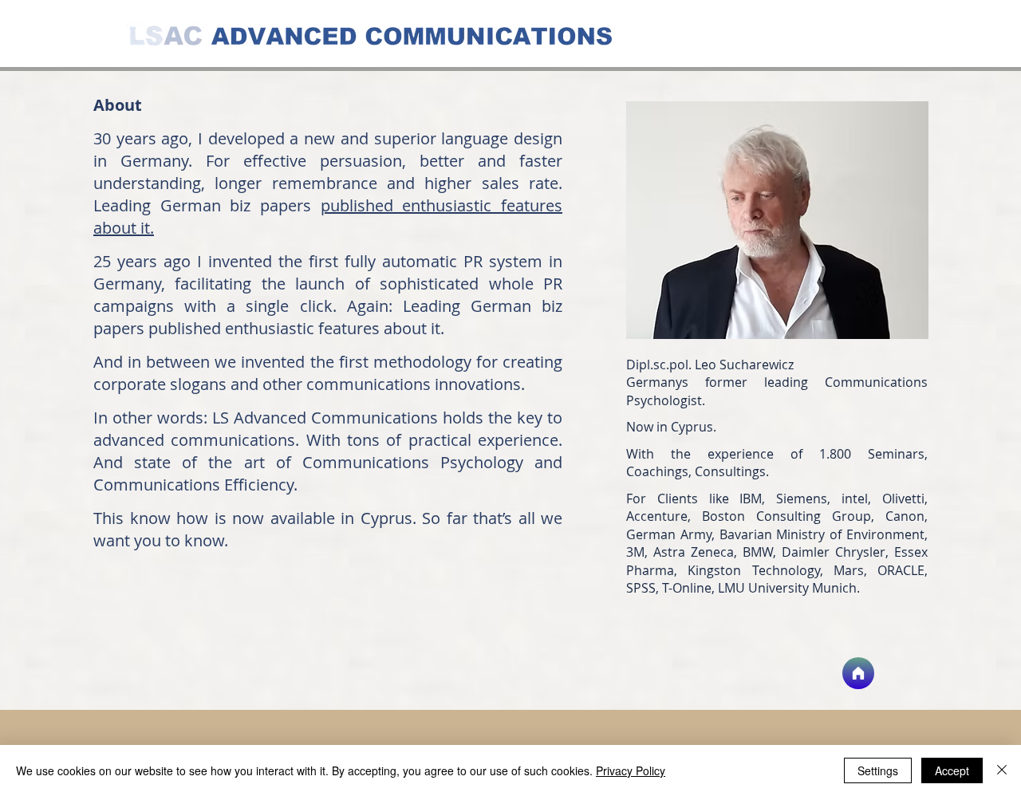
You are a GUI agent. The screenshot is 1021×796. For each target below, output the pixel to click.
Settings (877, 770)
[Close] (1001, 770)
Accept (952, 770)
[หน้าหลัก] (858, 673)
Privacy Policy (630, 770)
